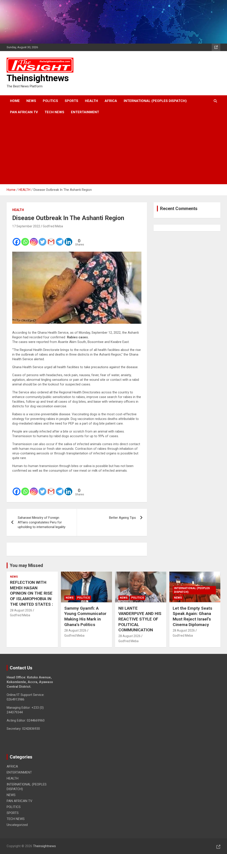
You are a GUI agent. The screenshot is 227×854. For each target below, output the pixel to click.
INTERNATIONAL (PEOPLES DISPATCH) (155, 101)
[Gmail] (51, 239)
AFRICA (111, 101)
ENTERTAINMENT (85, 112)
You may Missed (26, 565)
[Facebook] (16, 239)
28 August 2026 (21, 610)
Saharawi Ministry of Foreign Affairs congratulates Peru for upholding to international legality (41, 522)
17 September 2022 (26, 226)
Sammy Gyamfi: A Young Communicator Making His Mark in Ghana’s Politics (85, 616)
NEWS (31, 101)
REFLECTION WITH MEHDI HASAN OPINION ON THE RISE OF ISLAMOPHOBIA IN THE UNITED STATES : (31, 593)
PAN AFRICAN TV (24, 112)
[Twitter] (42, 239)
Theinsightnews (38, 78)
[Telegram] (60, 239)
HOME (15, 101)
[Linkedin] (68, 239)
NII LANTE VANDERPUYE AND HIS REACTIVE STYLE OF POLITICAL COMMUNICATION (139, 619)
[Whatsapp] (25, 239)
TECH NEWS (54, 112)
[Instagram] (34, 239)
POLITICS (50, 101)
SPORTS (71, 101)
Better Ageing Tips (122, 518)
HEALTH (91, 101)
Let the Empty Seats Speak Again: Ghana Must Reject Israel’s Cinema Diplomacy (192, 616)
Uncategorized (17, 825)
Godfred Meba (53, 226)
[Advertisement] (107, 151)
